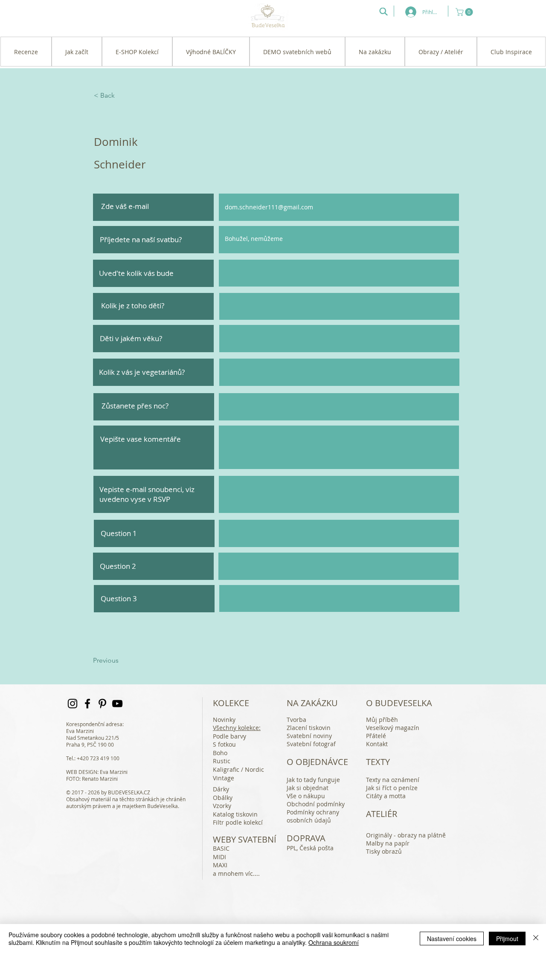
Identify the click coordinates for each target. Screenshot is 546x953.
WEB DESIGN (81, 771)
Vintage (223, 778)
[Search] (383, 11)
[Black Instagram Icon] (72, 703)
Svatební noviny (309, 736)
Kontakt (377, 744)
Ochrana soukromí (333, 942)
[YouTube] (117, 703)
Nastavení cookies (451, 938)
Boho (220, 753)
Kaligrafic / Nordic (238, 769)
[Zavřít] (536, 938)
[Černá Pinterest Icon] (102, 703)
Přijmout (507, 938)
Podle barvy (229, 736)
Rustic (221, 761)
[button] (465, 12)
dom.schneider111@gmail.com (269, 207)
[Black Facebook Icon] (87, 703)
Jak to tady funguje (313, 780)
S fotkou (224, 744)
